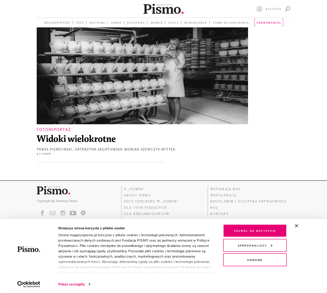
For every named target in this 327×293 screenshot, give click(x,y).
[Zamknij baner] (308, 225)
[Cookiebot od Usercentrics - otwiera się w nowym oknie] (28, 284)
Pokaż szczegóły (71, 284)
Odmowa (255, 260)
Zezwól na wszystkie (255, 230)
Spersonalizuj (252, 245)
